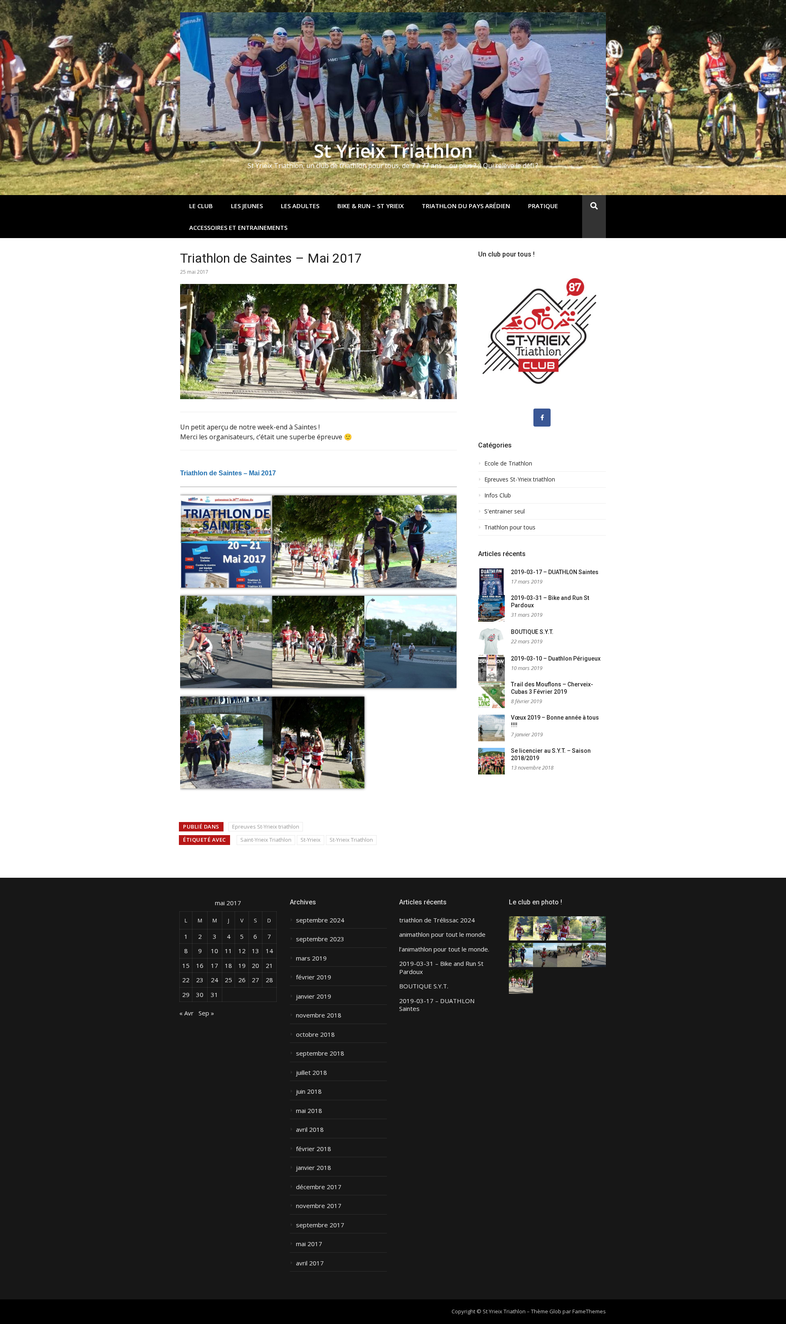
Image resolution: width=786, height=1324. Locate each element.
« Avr (186, 1013)
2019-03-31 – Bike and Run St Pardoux (441, 968)
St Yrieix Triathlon (393, 150)
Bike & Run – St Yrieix (370, 206)
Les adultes (300, 206)
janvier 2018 (313, 1168)
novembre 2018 (318, 1015)
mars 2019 (311, 958)
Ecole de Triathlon (508, 463)
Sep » (206, 1013)
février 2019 (313, 977)
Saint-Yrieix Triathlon (265, 839)
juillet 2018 (311, 1072)
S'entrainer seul (504, 511)
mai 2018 (309, 1111)
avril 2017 (310, 1263)
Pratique (543, 206)
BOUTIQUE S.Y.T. (532, 632)
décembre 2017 (318, 1187)
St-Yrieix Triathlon (351, 839)
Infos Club (497, 495)
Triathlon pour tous (509, 527)
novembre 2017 (318, 1206)
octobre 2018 (315, 1034)
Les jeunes (247, 206)
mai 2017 (309, 1244)
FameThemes (589, 1311)
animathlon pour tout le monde (442, 934)
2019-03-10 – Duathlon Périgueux (556, 658)
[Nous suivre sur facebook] (542, 418)
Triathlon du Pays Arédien (466, 206)
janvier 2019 (313, 996)
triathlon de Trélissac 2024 (437, 920)
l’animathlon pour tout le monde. (444, 949)
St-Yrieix (310, 839)
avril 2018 (310, 1129)
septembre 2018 (320, 1053)
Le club (201, 206)
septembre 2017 (320, 1225)
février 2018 (313, 1149)
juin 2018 (309, 1091)
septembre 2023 (320, 939)
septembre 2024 (320, 920)
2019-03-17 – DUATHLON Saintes (555, 572)
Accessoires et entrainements (238, 227)
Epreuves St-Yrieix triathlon (265, 826)
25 (228, 980)
